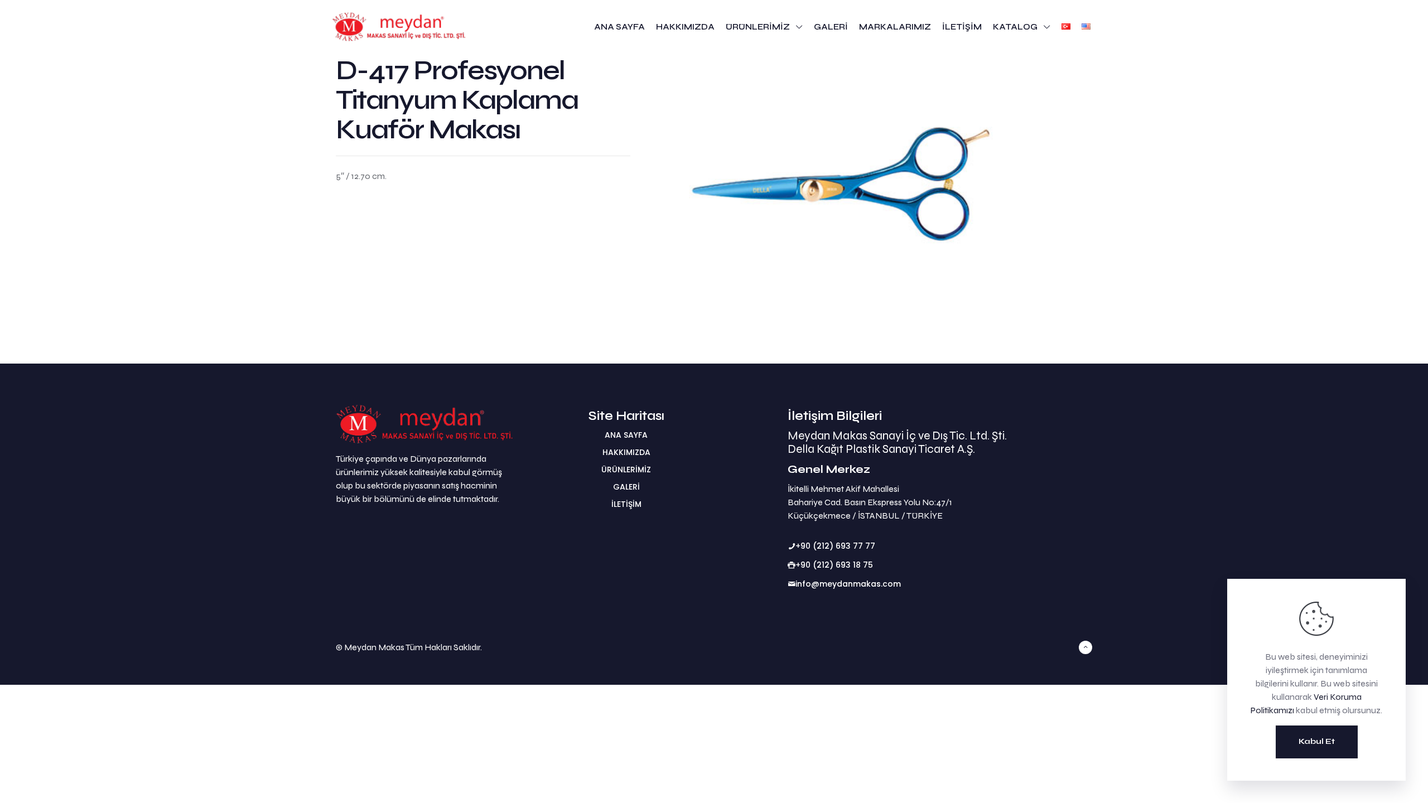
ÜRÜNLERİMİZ (626, 469)
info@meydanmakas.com (848, 583)
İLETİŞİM (626, 504)
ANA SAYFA (626, 435)
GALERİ (626, 486)
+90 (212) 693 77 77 (835, 546)
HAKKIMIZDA (626, 452)
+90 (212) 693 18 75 (834, 564)
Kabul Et (1317, 741)
